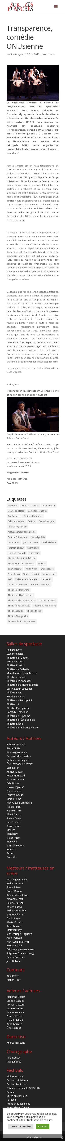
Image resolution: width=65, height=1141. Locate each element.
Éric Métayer (14, 918)
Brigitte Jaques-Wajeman (20, 949)
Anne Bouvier (14, 926)
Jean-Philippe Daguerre (19, 933)
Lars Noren (13, 767)
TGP (10, 579)
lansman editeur (16, 547)
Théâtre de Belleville (18, 669)
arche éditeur (48, 505)
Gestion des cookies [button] (20, 1126)
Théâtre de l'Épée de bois (20, 595)
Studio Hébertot (31, 574)
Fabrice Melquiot (16, 521)
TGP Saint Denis (16, 661)
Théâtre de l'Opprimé (18, 589)
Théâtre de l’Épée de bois (21, 719)
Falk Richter (13, 783)
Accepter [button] (42, 1126)
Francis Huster (15, 1016)
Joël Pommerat (30, 542)
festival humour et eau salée (22, 531)
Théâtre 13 (46, 579)
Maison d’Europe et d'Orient (22, 558)
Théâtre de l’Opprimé (18, 716)
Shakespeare (47, 568)
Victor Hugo (13, 837)
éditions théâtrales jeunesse (22, 621)
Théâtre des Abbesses (19, 605)
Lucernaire (34, 553)
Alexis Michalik (15, 922)
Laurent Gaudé (15, 795)
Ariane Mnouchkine (17, 895)
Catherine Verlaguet (18, 760)
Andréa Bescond (16, 1042)
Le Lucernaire (14, 650)
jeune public (14, 542)
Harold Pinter (14, 806)
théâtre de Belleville (17, 584)
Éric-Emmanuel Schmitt (20, 764)
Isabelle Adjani (15, 1020)
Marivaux (12, 841)
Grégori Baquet (15, 1000)
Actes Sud (13, 505)
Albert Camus (14, 814)
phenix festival (15, 568)
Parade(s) (12, 1099)
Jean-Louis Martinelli (18, 941)
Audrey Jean (17, 54)
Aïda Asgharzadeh (17, 752)
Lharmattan (33, 547)
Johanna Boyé (14, 906)
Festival (31, 521)
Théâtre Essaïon (16, 610)
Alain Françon (14, 937)
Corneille (11, 857)
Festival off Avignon (18, 1080)
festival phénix (38, 537)
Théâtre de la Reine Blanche (21, 600)
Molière (42, 563)
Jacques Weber (15, 1008)
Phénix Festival (15, 1076)
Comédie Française (37, 510)
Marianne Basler (16, 996)
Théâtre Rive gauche (18, 616)
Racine (10, 853)
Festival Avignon (46, 521)
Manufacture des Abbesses (21, 563)
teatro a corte (49, 574)
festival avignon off (17, 526)
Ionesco (11, 849)
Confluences (14, 516)
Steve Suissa (14, 574)
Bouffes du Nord (16, 510)
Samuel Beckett (15, 845)
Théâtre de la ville (16, 677)
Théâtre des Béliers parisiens (23, 727)
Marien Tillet (13, 979)
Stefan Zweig (14, 818)
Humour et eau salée (18, 1103)
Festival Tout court (17, 1084)
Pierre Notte (31, 568)
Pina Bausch (13, 1057)
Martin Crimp (14, 799)
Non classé (48, 54)
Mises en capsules (17, 1096)
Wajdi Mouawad (16, 775)
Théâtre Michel (34, 610)
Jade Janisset (14, 1061)
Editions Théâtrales (33, 516)
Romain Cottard (15, 1004)
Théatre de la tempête (26, 579)
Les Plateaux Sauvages (19, 688)
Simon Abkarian (15, 914)
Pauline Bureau (15, 902)
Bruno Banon (14, 891)
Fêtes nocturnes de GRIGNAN (23, 1088)
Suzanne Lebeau (16, 779)
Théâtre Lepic (14, 692)
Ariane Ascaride (15, 1012)
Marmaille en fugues (18, 1107)
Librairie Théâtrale (17, 553)
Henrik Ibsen (13, 822)
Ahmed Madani (15, 771)
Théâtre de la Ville (47, 600)
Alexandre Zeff (15, 898)
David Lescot (14, 791)
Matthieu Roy (14, 930)
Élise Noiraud (14, 1027)
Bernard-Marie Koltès (19, 756)
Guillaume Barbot (16, 910)
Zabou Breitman (16, 957)
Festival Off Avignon (17, 537)
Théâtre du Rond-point (44, 605)
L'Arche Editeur (48, 542)
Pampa (11, 1092)
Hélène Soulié (14, 945)
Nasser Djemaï (15, 787)
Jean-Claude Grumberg (19, 802)
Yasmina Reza (14, 810)
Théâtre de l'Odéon (40, 584)
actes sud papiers (29, 505)
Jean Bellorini (14, 961)
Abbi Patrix (13, 976)
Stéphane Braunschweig (20, 953)
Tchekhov (12, 833)
